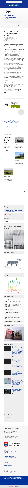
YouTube (12, 5)
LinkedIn (16, 5)
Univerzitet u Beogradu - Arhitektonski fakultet (8, 38)
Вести (6, 39)
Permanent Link (10, 126)
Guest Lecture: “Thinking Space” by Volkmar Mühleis (17, 390)
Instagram (18, 5)
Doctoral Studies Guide (11, 314)
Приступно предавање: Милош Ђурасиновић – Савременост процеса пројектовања (17, 372)
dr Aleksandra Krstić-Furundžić (10, 85)
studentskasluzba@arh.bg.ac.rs (12, 459)
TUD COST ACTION (13, 122)
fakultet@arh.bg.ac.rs (9, 452)
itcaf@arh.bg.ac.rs (9, 465)
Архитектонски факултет (16, 102)
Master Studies (9, 309)
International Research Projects (15, 107)
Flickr (14, 5)
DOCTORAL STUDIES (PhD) (12, 312)
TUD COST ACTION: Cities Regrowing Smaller (10, 40)
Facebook (10, 5)
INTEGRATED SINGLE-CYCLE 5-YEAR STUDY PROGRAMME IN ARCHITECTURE (13, 305)
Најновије (15, 38)
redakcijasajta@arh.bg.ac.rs (11, 472)
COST (19, 120)
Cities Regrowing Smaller (12, 120)
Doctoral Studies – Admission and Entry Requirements (12, 318)
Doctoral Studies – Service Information (14, 321)
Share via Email (19, 126)
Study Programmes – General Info (13, 299)
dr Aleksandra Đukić (14, 86)
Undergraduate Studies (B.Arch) (13, 301)
